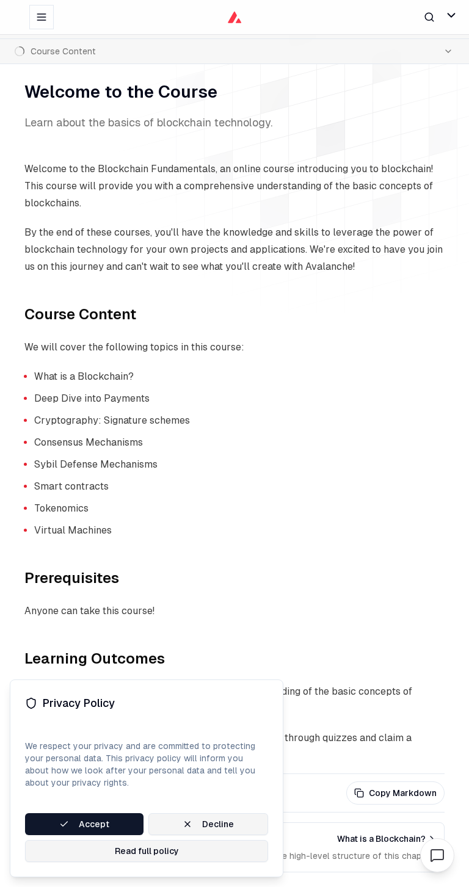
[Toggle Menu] (451, 15)
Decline (218, 824)
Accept (94, 824)
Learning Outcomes (94, 658)
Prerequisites (71, 578)
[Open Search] (429, 16)
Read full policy (147, 851)
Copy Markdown (403, 793)
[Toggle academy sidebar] (41, 17)
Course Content (80, 314)
